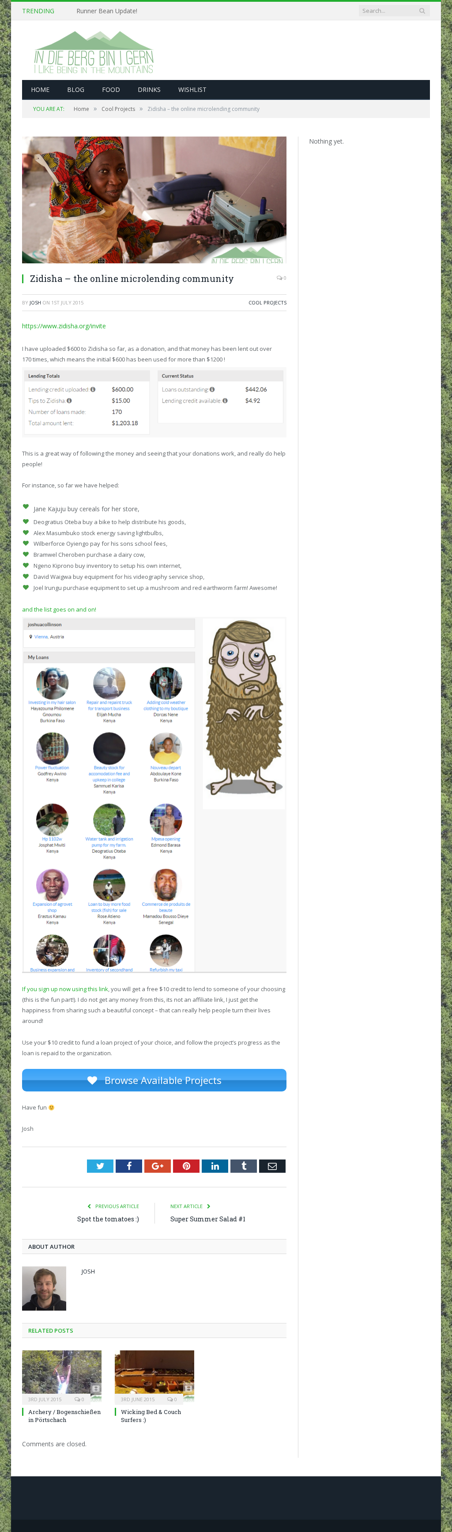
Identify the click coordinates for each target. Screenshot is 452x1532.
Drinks (149, 89)
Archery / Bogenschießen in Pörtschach (64, 1416)
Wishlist (192, 89)
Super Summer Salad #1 (207, 1219)
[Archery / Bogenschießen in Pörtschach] (62, 1376)
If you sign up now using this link (65, 989)
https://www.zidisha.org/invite (64, 326)
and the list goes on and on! (59, 609)
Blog (75, 89)
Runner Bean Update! (106, 11)
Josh (35, 302)
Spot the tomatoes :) (108, 1219)
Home (40, 89)
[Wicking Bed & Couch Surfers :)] (154, 1376)
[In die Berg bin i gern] (92, 50)
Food (111, 89)
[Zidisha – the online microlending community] (154, 201)
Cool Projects (267, 302)
